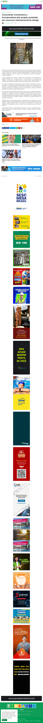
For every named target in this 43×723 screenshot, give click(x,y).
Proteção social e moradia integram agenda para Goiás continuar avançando (11, 145)
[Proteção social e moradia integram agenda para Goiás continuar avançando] (11, 139)
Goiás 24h (9, 12)
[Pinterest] (19, 128)
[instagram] (21, 714)
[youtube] (19, 714)
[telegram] (24, 714)
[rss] (29, 714)
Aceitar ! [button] (4, 720)
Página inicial (4, 12)
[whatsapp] (26, 714)
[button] (1, 1)
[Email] (21, 128)
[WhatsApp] (17, 128)
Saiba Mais (10, 718)
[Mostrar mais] (24, 128)
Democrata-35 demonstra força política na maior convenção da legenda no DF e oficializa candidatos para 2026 (31, 145)
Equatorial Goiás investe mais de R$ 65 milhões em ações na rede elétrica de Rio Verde (11, 160)
